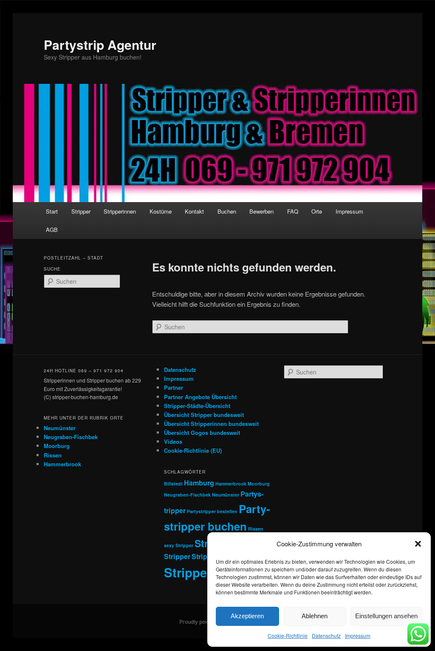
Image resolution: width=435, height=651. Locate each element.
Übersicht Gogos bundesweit (202, 432)
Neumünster (60, 428)
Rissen (53, 455)
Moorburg (57, 446)
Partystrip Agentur (100, 44)
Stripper (80, 211)
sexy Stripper (178, 545)
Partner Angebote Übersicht (200, 397)
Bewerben (261, 211)
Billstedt (173, 483)
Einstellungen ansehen (386, 616)
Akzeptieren (247, 616)
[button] (418, 544)
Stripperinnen (120, 211)
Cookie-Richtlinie (288, 635)
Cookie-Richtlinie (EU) (193, 450)
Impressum (357, 635)
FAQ (292, 211)
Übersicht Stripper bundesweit (204, 415)
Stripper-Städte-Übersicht (197, 406)
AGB (52, 230)
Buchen (227, 211)
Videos (173, 441)
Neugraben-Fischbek (71, 437)
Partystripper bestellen (212, 511)
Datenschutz (326, 635)
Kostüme (161, 211)
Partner (173, 387)
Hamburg (199, 483)
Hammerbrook (62, 464)
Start (52, 211)
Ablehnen (315, 616)
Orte (316, 211)
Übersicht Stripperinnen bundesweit (211, 424)
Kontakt (194, 211)
